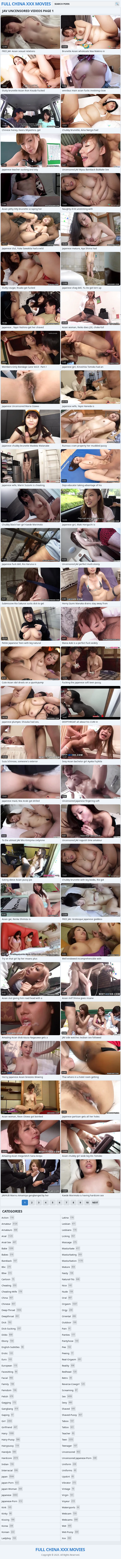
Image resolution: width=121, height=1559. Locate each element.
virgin (67, 1495)
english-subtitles (12, 1347)
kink (6, 1507)
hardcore (10, 1458)
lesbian (68, 1223)
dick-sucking (11, 1328)
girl (7, 1421)
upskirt (68, 1476)
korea (7, 1525)
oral (67, 1297)
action (8, 1217)
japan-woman (12, 1488)
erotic (7, 1353)
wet (66, 1525)
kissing (8, 1519)
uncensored (71, 1451)
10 (87, 1202)
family (8, 1384)
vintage (68, 1488)
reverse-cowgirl (73, 1384)
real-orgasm (71, 1359)
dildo (7, 1334)
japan (8, 1476)
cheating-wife (12, 1291)
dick (6, 1322)
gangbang (10, 1408)
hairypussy (10, 1445)
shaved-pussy (72, 1414)
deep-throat (11, 1310)
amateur (9, 1223)
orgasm (69, 1303)
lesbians (69, 1229)
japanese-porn (12, 1501)
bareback (9, 1260)
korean (8, 1532)
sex (67, 1396)
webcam (69, 1513)
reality (68, 1365)
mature (68, 1266)
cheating (9, 1285)
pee (66, 1347)
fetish (7, 1396)
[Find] (117, 4)
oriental (69, 1316)
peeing (67, 1353)
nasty (67, 1273)
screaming (69, 1390)
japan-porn (10, 1482)
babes (7, 1254)
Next (95, 1202)
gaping (7, 1414)
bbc (6, 1266)
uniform (69, 1464)
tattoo (68, 1427)
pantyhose (70, 1340)
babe (7, 1248)
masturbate (70, 1248)
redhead (69, 1371)
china (7, 1297)
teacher (68, 1433)
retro (67, 1377)
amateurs (9, 1229)
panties (68, 1334)
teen (67, 1439)
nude (67, 1291)
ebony (7, 1340)
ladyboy (9, 1538)
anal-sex (9, 1242)
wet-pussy (70, 1532)
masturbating (72, 1254)
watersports (70, 1507)
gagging (9, 1402)
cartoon (8, 1279)
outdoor (69, 1322)
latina (68, 1217)
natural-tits (70, 1279)
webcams (70, 1519)
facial (7, 1377)
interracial (10, 1470)
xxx (66, 1538)
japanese (9, 1495)
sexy (67, 1402)
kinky (7, 1513)
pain (66, 1328)
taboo (68, 1421)
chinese (8, 1303)
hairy (8, 1433)
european (9, 1365)
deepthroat (10, 1316)
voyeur (68, 1501)
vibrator (69, 1482)
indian (8, 1464)
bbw (7, 1273)
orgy (67, 1310)
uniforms (69, 1470)
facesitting (9, 1371)
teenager (69, 1445)
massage (69, 1242)
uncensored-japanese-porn (79, 1458)
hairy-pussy (11, 1439)
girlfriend (9, 1427)
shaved (68, 1408)
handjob (9, 1451)
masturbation (72, 1260)
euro (7, 1359)
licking (68, 1236)
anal (7, 1236)
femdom (9, 1390)
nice (67, 1285)
